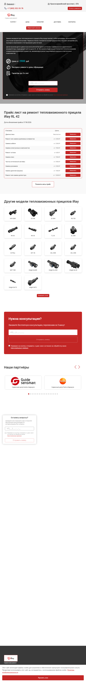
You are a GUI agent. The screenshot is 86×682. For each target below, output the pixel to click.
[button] (75, 367)
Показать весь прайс (43, 184)
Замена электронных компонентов (17, 148)
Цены (27, 22)
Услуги (12, 22)
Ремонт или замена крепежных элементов (20, 139)
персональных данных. (60, 95)
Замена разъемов (11, 166)
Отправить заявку (43, 90)
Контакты (71, 22)
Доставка (57, 22)
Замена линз (9, 157)
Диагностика (9, 134)
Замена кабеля (10, 143)
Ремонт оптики (10, 152)
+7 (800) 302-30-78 (15, 8)
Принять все (43, 678)
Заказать (73, 134)
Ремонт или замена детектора (15, 175)
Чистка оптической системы (15, 161)
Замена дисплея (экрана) (14, 171)
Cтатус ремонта (75, 8)
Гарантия (40, 22)
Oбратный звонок (33, 28)
